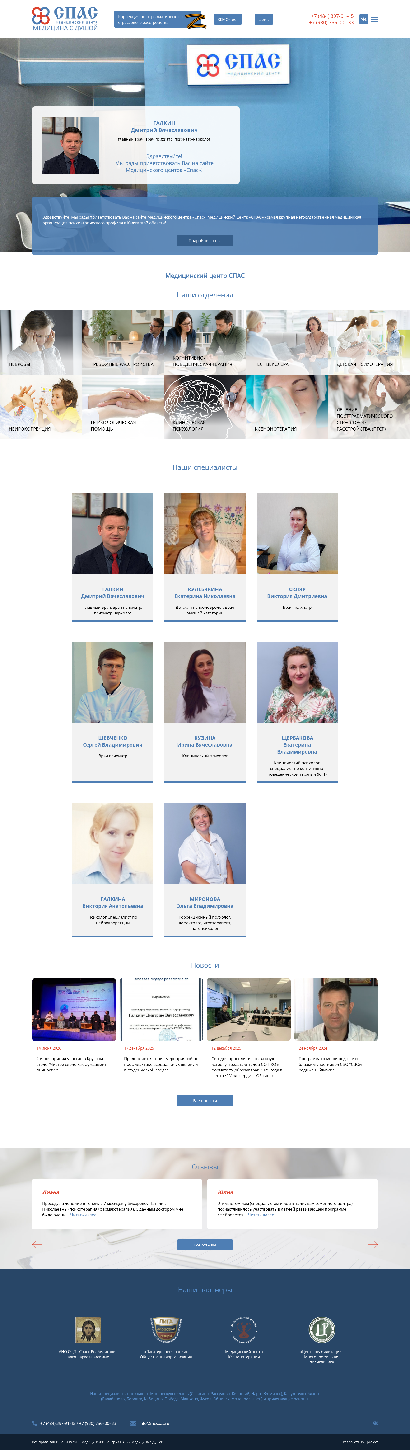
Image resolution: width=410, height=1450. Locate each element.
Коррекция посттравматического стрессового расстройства (150, 19)
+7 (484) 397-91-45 (332, 15)
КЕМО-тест (228, 19)
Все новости (205, 1100)
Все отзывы (205, 1245)
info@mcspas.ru (154, 1423)
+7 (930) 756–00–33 (331, 22)
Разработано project (360, 1442)
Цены (264, 19)
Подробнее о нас (205, 240)
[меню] (374, 19)
